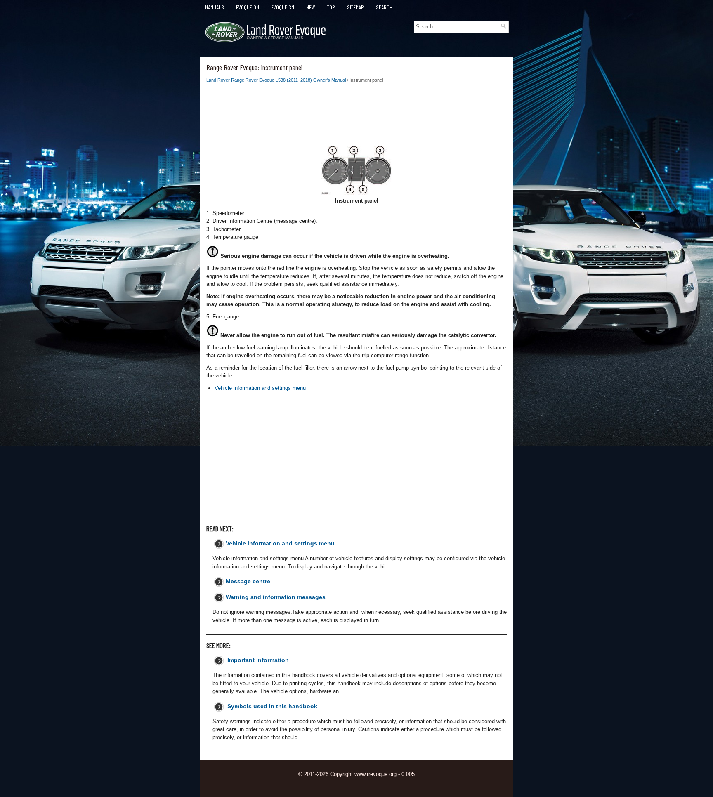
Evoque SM (282, 7)
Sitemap (355, 7)
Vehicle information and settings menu (260, 388)
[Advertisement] (356, 116)
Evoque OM (247, 7)
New (310, 7)
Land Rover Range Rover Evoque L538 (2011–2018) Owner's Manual (276, 80)
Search (384, 7)
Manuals (214, 7)
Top (331, 7)
